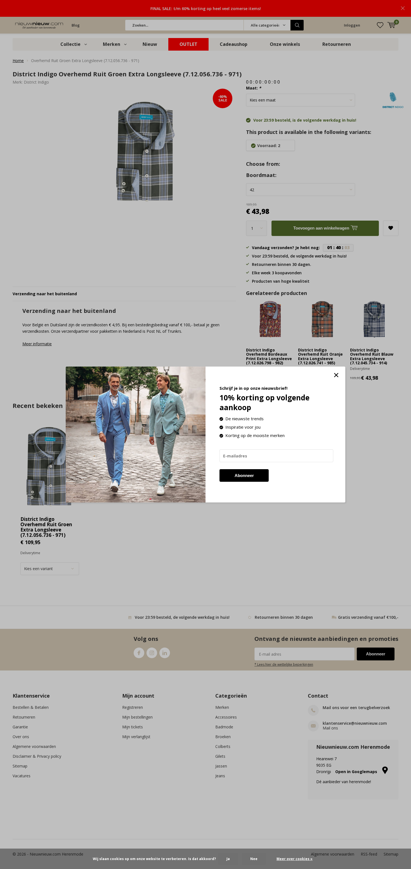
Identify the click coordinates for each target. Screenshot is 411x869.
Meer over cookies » (295, 858)
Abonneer (244, 475)
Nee (254, 858)
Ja (228, 858)
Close (336, 375)
